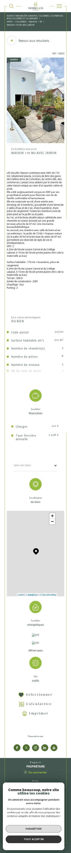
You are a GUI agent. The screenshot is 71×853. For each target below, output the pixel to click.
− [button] (52, 521)
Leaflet (21, 594)
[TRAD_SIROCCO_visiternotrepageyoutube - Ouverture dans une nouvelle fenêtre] (54, 747)
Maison (33, 21)
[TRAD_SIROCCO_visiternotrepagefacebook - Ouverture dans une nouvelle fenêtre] (17, 747)
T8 (41, 21)
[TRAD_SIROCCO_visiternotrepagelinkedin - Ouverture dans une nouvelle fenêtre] (44, 747)
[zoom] (35, 142)
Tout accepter (34, 839)
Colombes (21, 21)
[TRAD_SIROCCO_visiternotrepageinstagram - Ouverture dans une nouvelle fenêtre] (35, 747)
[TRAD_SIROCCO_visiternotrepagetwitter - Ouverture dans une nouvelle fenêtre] (26, 747)
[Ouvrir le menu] (59, 6)
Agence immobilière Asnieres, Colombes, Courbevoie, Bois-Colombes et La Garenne (35, 17)
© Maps (32, 594)
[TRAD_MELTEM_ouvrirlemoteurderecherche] (11, 6)
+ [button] (52, 515)
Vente (10, 21)
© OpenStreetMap (48, 594)
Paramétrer (34, 828)
